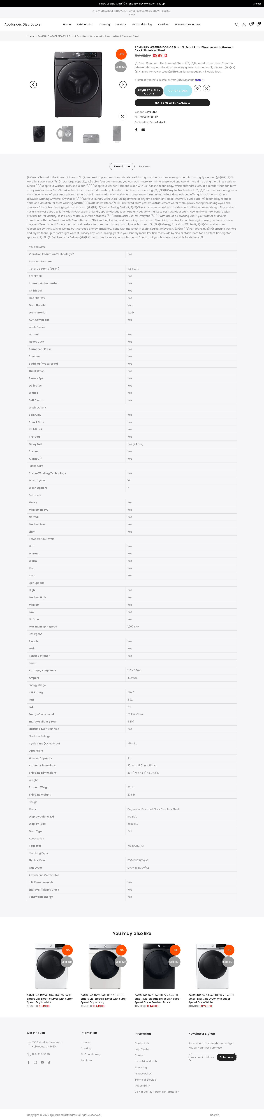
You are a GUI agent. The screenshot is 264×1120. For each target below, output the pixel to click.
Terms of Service (145, 1079)
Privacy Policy (143, 1073)
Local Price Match (146, 1061)
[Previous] (33, 84)
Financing (141, 1067)
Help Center (142, 1049)
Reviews (144, 166)
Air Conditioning (142, 24)
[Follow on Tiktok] (49, 1062)
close (7, 4)
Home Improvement (188, 24)
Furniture (86, 1060)
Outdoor (163, 24)
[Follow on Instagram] (35, 1062)
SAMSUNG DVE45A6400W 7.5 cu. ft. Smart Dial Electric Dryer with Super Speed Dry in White (50, 998)
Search (214, 1115)
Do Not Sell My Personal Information (157, 1092)
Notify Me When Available (172, 103)
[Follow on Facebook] (28, 1062)
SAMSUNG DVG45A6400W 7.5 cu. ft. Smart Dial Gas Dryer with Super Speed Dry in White (211, 998)
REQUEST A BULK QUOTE (149, 92)
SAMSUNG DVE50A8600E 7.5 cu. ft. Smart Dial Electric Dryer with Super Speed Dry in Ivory (104, 998)
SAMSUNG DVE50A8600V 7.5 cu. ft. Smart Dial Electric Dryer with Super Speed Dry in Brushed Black (157, 998)
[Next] (123, 84)
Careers (140, 1055)
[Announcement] (132, 4)
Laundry (121, 24)
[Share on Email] (143, 129)
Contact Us (142, 1043)
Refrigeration (85, 24)
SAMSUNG (151, 112)
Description (122, 166)
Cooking (104, 24)
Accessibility (142, 1085)
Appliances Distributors (22, 24)
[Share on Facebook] (136, 129)
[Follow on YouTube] (42, 1062)
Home (67, 24)
